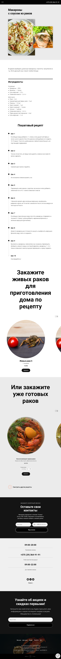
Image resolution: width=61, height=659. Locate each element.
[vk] (30, 579)
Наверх (30, 583)
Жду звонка (31, 530)
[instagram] (28, 579)
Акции (30, 640)
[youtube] (33, 579)
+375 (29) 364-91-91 (53, 2)
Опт (41, 640)
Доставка (25, 640)
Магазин (19, 640)
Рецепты (36, 640)
